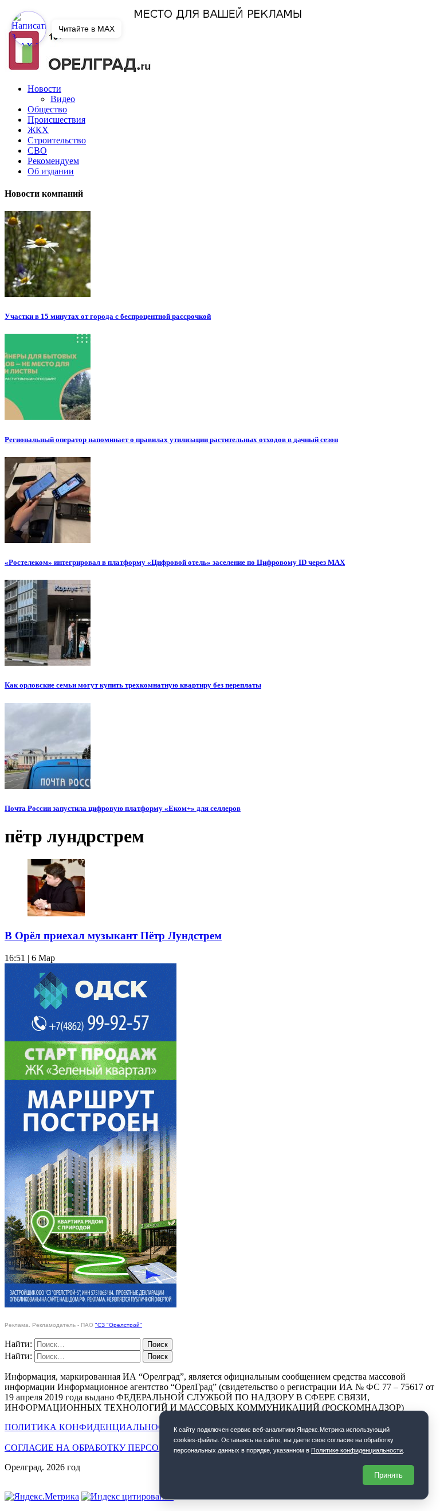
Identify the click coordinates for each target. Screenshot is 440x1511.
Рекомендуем (53, 161)
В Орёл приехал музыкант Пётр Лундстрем (113, 936)
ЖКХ (38, 130)
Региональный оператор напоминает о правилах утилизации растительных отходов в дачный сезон (171, 439)
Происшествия (56, 119)
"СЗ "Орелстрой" (118, 1325)
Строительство (57, 140)
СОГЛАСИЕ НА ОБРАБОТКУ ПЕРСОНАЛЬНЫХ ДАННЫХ (127, 1448)
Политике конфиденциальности (357, 1450)
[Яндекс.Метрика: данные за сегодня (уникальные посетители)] (42, 1497)
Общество (47, 109)
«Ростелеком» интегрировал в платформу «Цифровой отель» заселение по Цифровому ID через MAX (175, 562)
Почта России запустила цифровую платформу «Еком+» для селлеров (123, 808)
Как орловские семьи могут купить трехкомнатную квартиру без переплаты (133, 685)
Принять (388, 1475)
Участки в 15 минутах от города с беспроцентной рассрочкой (108, 316)
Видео (62, 99)
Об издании (51, 171)
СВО (37, 150)
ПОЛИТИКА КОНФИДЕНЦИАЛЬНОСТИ (91, 1427)
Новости (44, 88)
